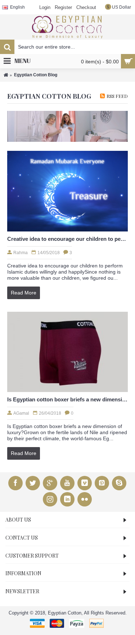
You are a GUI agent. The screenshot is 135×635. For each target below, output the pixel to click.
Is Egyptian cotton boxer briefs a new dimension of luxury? (67, 399)
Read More (23, 293)
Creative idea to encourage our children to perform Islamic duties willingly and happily (67, 239)
